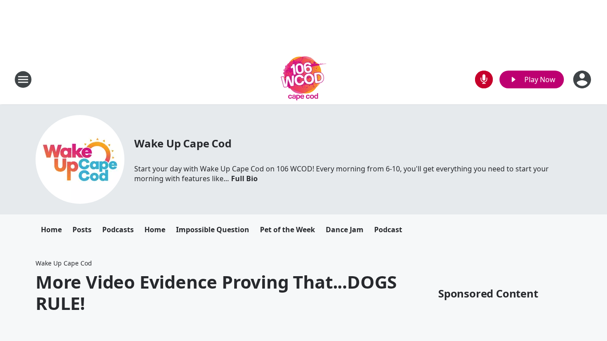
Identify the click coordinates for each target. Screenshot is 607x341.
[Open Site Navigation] (23, 79)
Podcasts (118, 229)
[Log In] (583, 79)
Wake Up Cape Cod (183, 143)
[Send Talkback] (484, 79)
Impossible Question (212, 229)
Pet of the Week (287, 229)
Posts (82, 229)
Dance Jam (344, 229)
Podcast (388, 229)
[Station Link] (304, 79)
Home (51, 229)
